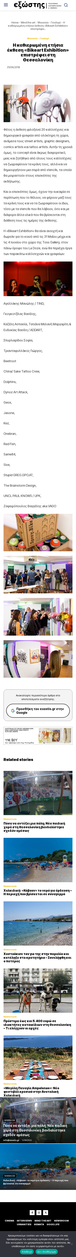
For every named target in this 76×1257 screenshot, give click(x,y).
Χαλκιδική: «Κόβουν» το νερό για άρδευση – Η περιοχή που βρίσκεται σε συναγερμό (38, 892)
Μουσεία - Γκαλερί (49, 22)
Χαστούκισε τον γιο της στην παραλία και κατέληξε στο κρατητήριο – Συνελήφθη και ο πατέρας (37, 957)
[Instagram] (38, 1212)
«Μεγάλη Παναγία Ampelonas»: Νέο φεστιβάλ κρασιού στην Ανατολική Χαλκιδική (31, 1091)
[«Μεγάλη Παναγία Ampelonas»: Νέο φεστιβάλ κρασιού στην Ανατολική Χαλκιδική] (38, 1057)
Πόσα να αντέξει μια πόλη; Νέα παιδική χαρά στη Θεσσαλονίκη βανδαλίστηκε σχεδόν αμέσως (34, 827)
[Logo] (38, 5)
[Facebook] (32, 1212)
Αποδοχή (27, 1251)
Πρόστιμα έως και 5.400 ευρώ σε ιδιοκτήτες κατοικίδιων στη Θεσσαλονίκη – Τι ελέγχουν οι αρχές (37, 1024)
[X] (45, 1212)
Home (15, 22)
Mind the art (28, 22)
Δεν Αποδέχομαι (46, 1251)
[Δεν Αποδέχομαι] (71, 1244)
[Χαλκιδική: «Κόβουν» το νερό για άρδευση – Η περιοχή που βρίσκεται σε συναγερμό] (38, 860)
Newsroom (10, 819)
